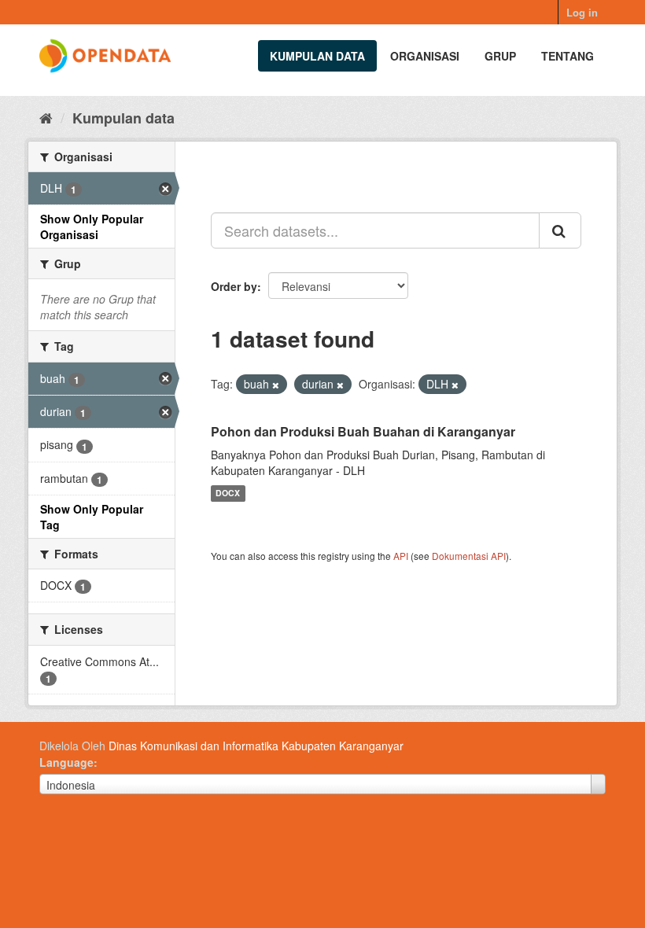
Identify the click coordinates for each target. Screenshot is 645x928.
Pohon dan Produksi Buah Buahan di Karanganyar (363, 431)
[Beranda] (46, 117)
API (400, 555)
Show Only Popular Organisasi (91, 226)
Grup (500, 56)
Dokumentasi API (469, 555)
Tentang (567, 56)
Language (66, 762)
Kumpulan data (317, 56)
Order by (234, 286)
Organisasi (424, 56)
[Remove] (275, 384)
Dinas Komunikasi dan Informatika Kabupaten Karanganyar (256, 745)
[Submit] (560, 230)
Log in (582, 12)
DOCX (228, 493)
